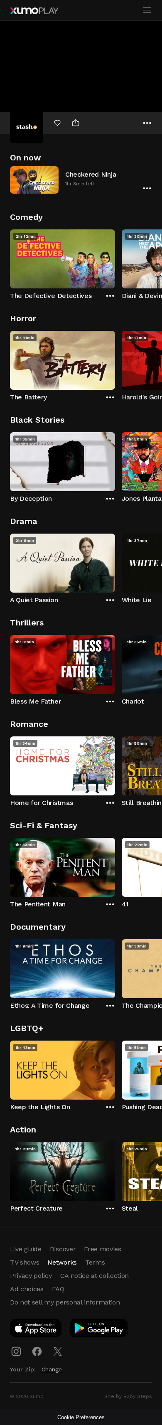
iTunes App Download (36, 1329)
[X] (58, 1351)
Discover (63, 1249)
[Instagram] (16, 1351)
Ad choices (27, 1289)
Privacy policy (31, 1276)
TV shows (24, 1262)
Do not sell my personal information (65, 1302)
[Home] (34, 10)
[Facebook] (37, 1351)
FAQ (58, 1289)
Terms (95, 1262)
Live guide (26, 1249)
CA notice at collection (94, 1276)
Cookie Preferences (81, 1417)
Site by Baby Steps (128, 1396)
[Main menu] (147, 10)
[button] (81, 179)
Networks (61, 1262)
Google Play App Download (99, 1329)
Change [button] (52, 1369)
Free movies (102, 1249)
